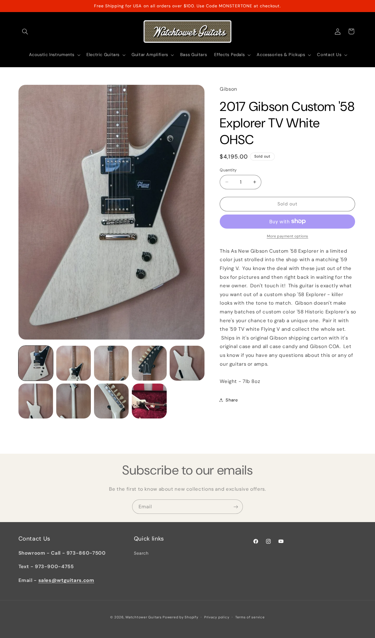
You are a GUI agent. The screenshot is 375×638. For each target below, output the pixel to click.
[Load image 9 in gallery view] (149, 401)
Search (141, 553)
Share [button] (232, 400)
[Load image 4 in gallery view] (149, 363)
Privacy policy (216, 617)
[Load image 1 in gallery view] (35, 363)
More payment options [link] (287, 236)
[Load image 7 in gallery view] (73, 401)
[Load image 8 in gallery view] (111, 401)
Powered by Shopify (180, 617)
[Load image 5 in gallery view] (187, 363)
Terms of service (250, 617)
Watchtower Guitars (143, 617)
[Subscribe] (236, 506)
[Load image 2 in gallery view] (73, 363)
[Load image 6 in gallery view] (35, 401)
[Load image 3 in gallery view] (111, 363)
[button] (25, 31)
